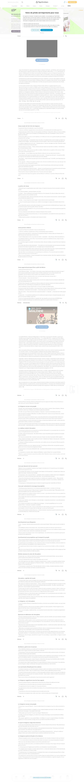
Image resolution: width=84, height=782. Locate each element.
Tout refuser (42, 32)
